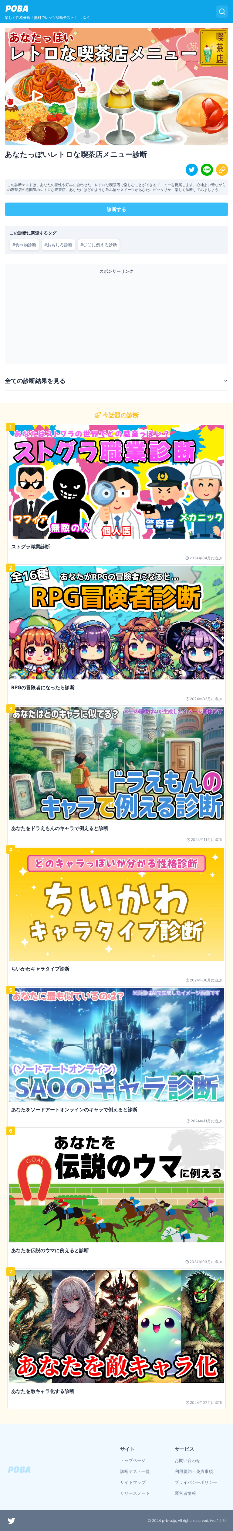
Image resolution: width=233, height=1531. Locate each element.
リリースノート (135, 1493)
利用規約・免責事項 (194, 1471)
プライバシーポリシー (196, 1482)
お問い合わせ (187, 1460)
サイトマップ (133, 1482)
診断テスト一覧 (135, 1471)
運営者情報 (185, 1493)
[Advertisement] (116, 317)
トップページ (133, 1460)
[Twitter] (11, 1520)
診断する (116, 209)
